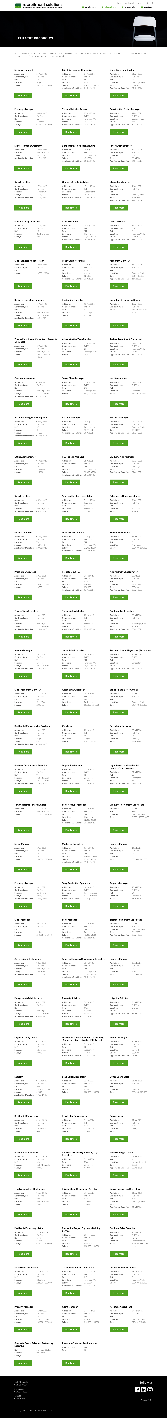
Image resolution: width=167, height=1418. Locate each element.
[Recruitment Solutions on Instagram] (152, 3)
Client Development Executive (77, 70)
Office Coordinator (119, 1076)
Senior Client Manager (73, 378)
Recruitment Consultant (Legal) (125, 300)
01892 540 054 (20, 1385)
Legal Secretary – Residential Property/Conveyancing (124, 766)
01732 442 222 (20, 1392)
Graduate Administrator (122, 456)
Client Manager (22, 919)
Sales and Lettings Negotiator (77, 496)
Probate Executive (71, 571)
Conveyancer (116, 1116)
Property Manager (23, 109)
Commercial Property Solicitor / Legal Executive (80, 1154)
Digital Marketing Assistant (28, 145)
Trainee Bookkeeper (120, 532)
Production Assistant (25, 571)
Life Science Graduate (73, 532)
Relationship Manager (73, 456)
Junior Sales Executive (73, 650)
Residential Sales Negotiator (28, 1228)
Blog (139, 3)
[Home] (38, 5)
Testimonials (129, 3)
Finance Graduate (23, 532)
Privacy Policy (147, 1400)
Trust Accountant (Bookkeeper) (30, 1189)
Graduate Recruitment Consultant (127, 804)
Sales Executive (22, 182)
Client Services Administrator (29, 260)
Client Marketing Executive (27, 689)
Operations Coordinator (122, 70)
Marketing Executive (120, 260)
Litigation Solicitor (119, 998)
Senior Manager (22, 844)
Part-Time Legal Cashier (122, 1152)
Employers (90, 7)
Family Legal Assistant (73, 260)
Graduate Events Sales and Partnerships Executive (34, 1344)
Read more (23, 95)
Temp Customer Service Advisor (30, 804)
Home (119, 3)
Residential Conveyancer (26, 1116)
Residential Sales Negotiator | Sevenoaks (130, 650)
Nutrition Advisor (118, 378)
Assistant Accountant (121, 1306)
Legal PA (18, 1076)
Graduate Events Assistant (75, 182)
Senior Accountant (23, 70)
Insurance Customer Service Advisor (80, 1343)
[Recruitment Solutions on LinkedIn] (148, 3)
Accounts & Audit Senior (74, 689)
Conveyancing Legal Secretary (125, 1189)
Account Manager (71, 417)
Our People (130, 7)
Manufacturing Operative (27, 221)
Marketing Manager (120, 182)
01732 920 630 (20, 1398)
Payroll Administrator (121, 145)
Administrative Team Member (76, 339)
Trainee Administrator (73, 611)
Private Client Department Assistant (80, 1189)
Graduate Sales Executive (122, 1228)
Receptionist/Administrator (28, 998)
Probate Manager (119, 1037)
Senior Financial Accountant (124, 689)
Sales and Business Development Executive (83, 959)
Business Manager (119, 417)
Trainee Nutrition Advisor (75, 109)
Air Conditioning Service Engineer (31, 417)
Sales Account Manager (74, 804)
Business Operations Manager (29, 300)
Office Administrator (24, 378)
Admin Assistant (118, 221)
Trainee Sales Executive (26, 611)
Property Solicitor (71, 998)
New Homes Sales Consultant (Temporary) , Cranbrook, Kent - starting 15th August (83, 1039)
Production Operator (72, 300)
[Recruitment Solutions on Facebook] (137, 1391)
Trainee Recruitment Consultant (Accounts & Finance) (35, 340)
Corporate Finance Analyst (123, 1267)
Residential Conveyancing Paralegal (32, 726)
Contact (148, 7)
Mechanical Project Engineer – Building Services (81, 1229)
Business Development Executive (78, 145)
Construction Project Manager (125, 109)
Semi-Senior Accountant (74, 1076)
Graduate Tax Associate (122, 611)
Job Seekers (110, 7)
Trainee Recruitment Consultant (126, 339)
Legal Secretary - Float (25, 1037)
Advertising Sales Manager (28, 959)
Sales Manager (69, 919)
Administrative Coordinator (124, 571)
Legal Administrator (72, 765)
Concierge (67, 726)
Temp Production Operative (76, 883)
